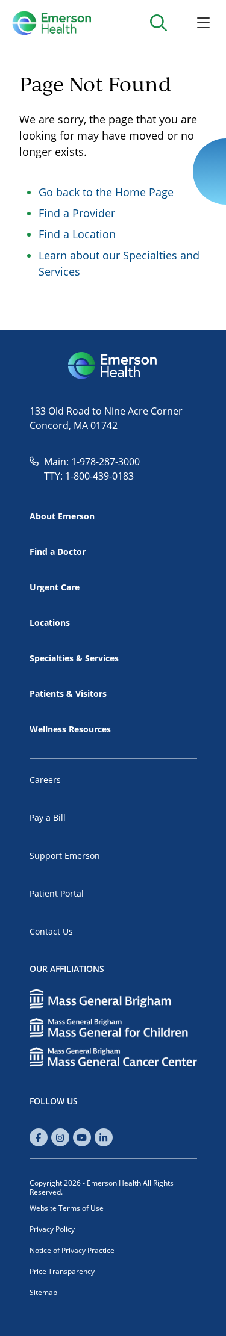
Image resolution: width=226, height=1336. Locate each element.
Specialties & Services (74, 658)
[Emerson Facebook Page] (39, 1137)
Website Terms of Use (67, 1208)
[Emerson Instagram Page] (60, 1137)
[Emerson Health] (113, 366)
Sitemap (43, 1292)
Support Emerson (65, 855)
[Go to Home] (51, 23)
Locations (50, 622)
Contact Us (51, 931)
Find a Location (77, 234)
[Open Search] (158, 22)
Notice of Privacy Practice (72, 1250)
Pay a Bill (48, 817)
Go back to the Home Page (106, 192)
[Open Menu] (203, 22)
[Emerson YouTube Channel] (82, 1137)
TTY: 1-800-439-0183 (89, 476)
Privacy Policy (52, 1229)
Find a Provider (77, 213)
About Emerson (62, 516)
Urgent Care (55, 587)
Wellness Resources (70, 729)
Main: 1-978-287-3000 (92, 461)
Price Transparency (62, 1271)
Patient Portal (57, 893)
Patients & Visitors (68, 693)
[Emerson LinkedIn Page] (104, 1137)
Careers (45, 779)
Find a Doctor (58, 551)
